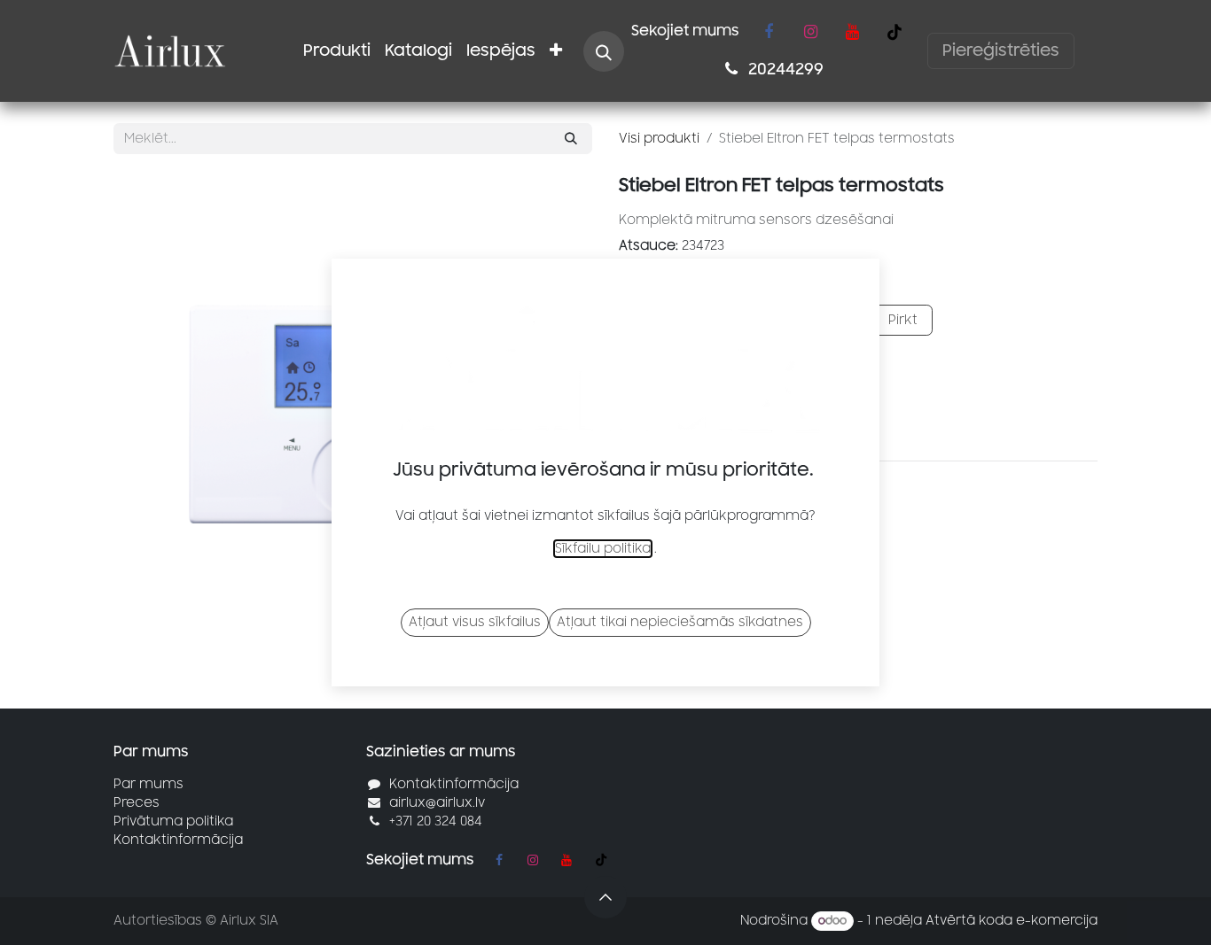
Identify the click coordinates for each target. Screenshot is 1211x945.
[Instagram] (810, 32)
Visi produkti (659, 138)
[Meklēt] (571, 138)
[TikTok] (894, 32)
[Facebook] (769, 32)
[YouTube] (852, 32)
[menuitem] (337, 51)
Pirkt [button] (901, 320)
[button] (603, 51)
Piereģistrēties (1000, 50)
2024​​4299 (784, 69)
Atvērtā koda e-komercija (1012, 920)
